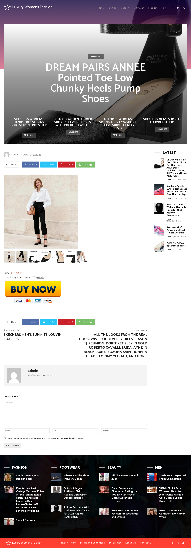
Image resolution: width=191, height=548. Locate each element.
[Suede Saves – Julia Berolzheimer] (9, 477)
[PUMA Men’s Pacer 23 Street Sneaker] (159, 246)
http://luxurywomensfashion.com (40, 375)
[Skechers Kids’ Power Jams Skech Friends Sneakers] (159, 230)
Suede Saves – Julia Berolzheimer (27, 477)
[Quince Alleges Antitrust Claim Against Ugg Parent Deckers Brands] (56, 489)
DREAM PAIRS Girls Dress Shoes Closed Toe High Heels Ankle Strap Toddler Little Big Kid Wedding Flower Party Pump (177, 168)
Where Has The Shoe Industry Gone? (76, 477)
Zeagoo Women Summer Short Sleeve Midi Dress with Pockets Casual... (73, 122)
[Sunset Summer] (9, 521)
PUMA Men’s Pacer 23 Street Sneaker (176, 244)
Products (95, 56)
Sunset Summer (25, 520)
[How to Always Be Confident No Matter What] (152, 512)
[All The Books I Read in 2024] (104, 477)
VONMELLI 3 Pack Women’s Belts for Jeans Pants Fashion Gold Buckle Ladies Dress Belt (171, 494)
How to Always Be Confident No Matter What (172, 513)
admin (15, 154)
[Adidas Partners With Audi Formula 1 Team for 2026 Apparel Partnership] (159, 208)
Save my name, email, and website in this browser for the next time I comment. (45, 438)
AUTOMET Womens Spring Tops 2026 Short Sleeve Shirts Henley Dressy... (117, 124)
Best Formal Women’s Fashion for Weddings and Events (124, 513)
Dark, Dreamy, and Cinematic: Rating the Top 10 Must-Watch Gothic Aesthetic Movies (124, 494)
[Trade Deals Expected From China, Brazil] (152, 477)
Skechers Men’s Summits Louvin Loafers (162, 121)
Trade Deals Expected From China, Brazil (172, 477)
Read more (28, 135)
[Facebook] (173, 8)
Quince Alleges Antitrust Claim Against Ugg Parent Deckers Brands (75, 493)
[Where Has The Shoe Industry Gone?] (56, 477)
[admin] (7, 155)
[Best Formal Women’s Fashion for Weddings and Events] (104, 512)
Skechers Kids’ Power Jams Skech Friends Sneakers (176, 230)
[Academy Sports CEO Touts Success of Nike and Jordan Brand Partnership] (159, 189)
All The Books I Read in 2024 (125, 477)
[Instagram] (178, 8)
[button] (165, 8)
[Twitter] (184, 8)
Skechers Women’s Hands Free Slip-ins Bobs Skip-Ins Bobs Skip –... (29, 124)
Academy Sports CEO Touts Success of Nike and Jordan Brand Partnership (177, 190)
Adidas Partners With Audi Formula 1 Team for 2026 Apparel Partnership (177, 210)
